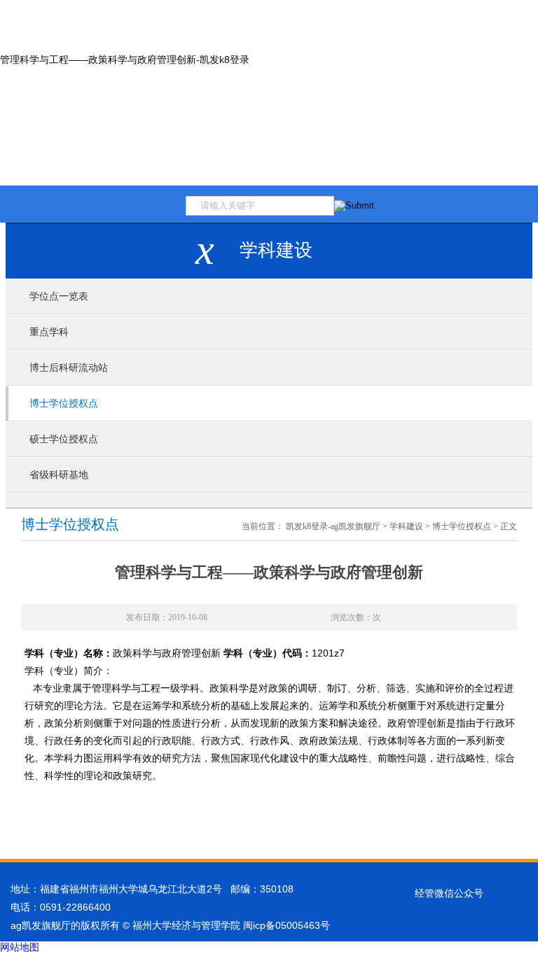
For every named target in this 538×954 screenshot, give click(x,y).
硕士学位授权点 (63, 439)
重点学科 (49, 332)
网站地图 (19, 947)
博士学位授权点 (63, 403)
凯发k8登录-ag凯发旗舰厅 (333, 526)
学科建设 (406, 526)
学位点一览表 (58, 296)
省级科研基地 (58, 475)
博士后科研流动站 (68, 368)
